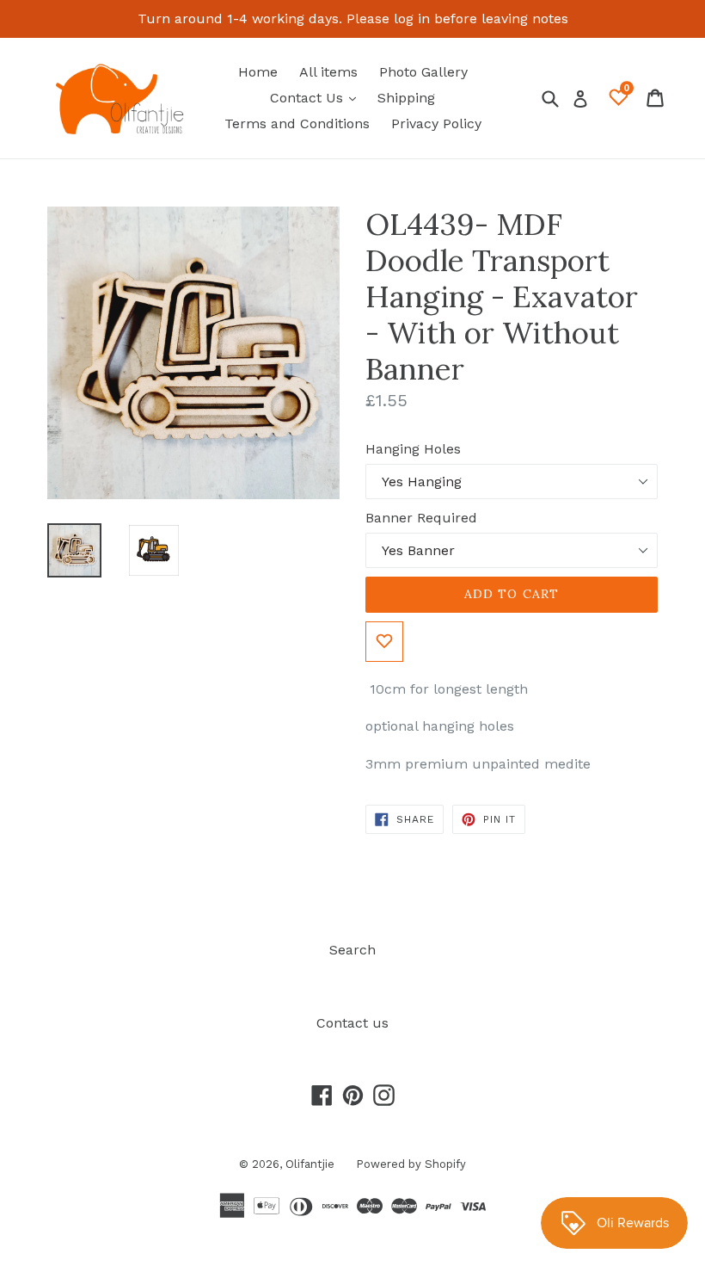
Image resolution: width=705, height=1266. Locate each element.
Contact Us (317, 97)
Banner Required (421, 517)
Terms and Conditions (297, 123)
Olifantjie (309, 1164)
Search (352, 950)
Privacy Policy (436, 123)
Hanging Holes (413, 449)
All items (328, 72)
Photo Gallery (423, 72)
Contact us (352, 1023)
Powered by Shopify (411, 1164)
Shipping (406, 98)
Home (258, 72)
